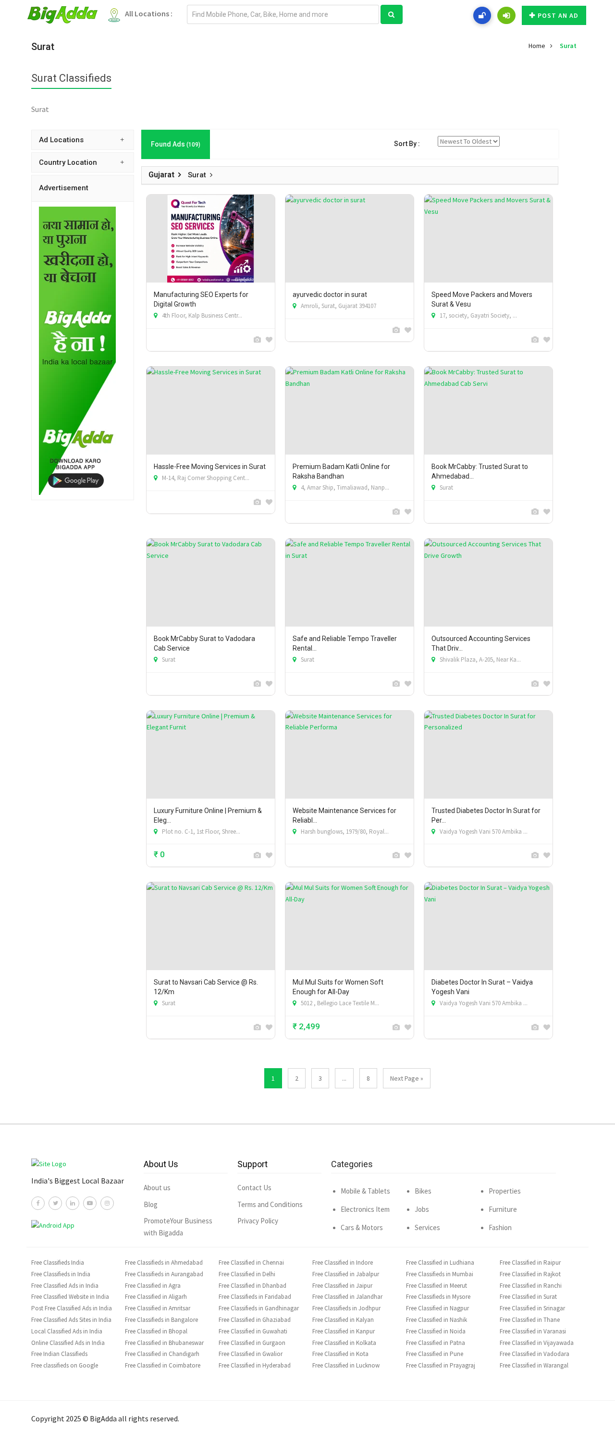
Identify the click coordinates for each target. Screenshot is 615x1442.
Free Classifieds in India (60, 1274)
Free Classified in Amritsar (157, 1308)
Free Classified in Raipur (530, 1262)
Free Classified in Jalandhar (347, 1297)
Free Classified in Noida (436, 1331)
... (344, 1078)
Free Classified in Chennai (251, 1262)
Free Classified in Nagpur (437, 1308)
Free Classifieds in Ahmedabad (164, 1262)
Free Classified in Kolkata (344, 1343)
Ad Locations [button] (61, 140)
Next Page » (406, 1078)
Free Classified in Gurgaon (252, 1343)
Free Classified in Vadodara (534, 1354)
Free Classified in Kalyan (343, 1320)
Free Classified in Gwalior (251, 1354)
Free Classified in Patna (435, 1343)
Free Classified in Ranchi (531, 1286)
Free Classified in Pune (434, 1354)
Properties (505, 1191)
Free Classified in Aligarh (156, 1297)
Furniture (503, 1209)
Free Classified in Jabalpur (345, 1274)
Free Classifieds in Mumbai (439, 1274)
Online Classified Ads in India (68, 1343)
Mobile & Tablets (365, 1191)
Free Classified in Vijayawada (537, 1343)
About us (157, 1187)
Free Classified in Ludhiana (440, 1262)
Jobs (422, 1209)
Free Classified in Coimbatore (162, 1365)
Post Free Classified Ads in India (71, 1308)
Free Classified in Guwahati (253, 1331)
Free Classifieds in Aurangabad (164, 1274)
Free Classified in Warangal (534, 1365)
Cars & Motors (362, 1227)
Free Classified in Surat (528, 1297)
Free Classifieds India (57, 1262)
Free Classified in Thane (530, 1320)
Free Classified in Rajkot (530, 1274)
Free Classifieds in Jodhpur (346, 1308)
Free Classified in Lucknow (346, 1365)
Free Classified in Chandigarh (162, 1354)
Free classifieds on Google (64, 1365)
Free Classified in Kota (340, 1354)
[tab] (83, 139)
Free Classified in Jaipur (342, 1286)
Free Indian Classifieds (59, 1354)
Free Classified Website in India (70, 1297)
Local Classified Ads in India (66, 1331)
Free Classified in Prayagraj (440, 1365)
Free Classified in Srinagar (532, 1308)
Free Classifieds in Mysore (438, 1297)
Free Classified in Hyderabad (255, 1365)
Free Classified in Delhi (247, 1274)
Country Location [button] (68, 162)
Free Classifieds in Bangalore (161, 1320)
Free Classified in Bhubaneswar (164, 1343)
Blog (151, 1204)
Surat (568, 45)
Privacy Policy (257, 1220)
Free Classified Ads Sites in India (71, 1320)
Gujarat (161, 174)
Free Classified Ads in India (64, 1286)
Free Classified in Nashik (436, 1320)
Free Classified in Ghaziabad (255, 1320)
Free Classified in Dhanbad (252, 1286)
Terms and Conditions (270, 1204)
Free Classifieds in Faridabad (255, 1297)
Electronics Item (365, 1209)
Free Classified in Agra (153, 1286)
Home (537, 45)
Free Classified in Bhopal (156, 1331)
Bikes (423, 1191)
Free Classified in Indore (342, 1262)
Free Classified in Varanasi (533, 1331)
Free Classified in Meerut (436, 1286)
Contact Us (254, 1187)
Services (427, 1227)
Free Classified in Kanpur (343, 1331)
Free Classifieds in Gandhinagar (259, 1308)
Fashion (500, 1227)
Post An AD (558, 15)
